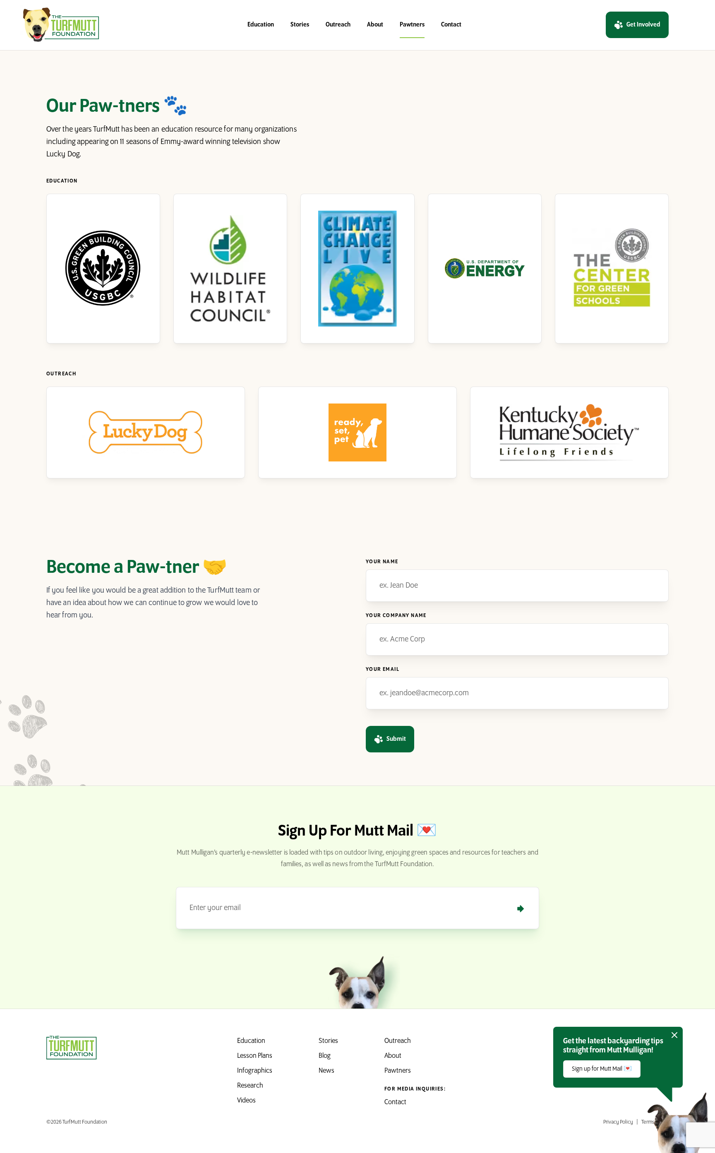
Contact (451, 25)
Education (260, 25)
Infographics (254, 1071)
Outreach (338, 25)
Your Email (382, 669)
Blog (325, 1056)
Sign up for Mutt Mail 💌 (602, 1069)
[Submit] (520, 908)
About (375, 25)
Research (250, 1086)
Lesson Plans (254, 1056)
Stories (299, 25)
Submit (396, 739)
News (326, 1071)
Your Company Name (396, 616)
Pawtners (412, 25)
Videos (246, 1101)
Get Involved (643, 25)
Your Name (382, 562)
